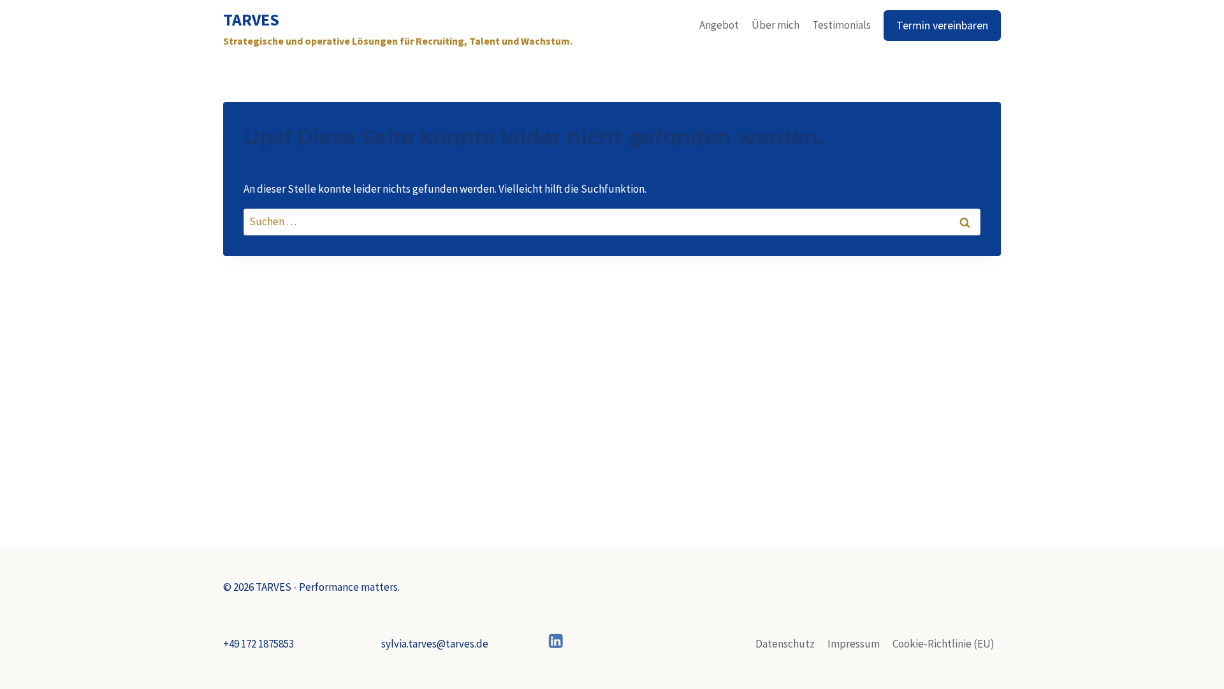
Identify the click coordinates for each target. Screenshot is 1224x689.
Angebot (719, 25)
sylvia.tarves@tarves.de (434, 644)
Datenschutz (785, 644)
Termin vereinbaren (942, 25)
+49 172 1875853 (258, 644)
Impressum (853, 644)
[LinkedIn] (556, 641)
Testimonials (841, 25)
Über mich (775, 25)
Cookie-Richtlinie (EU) (943, 644)
